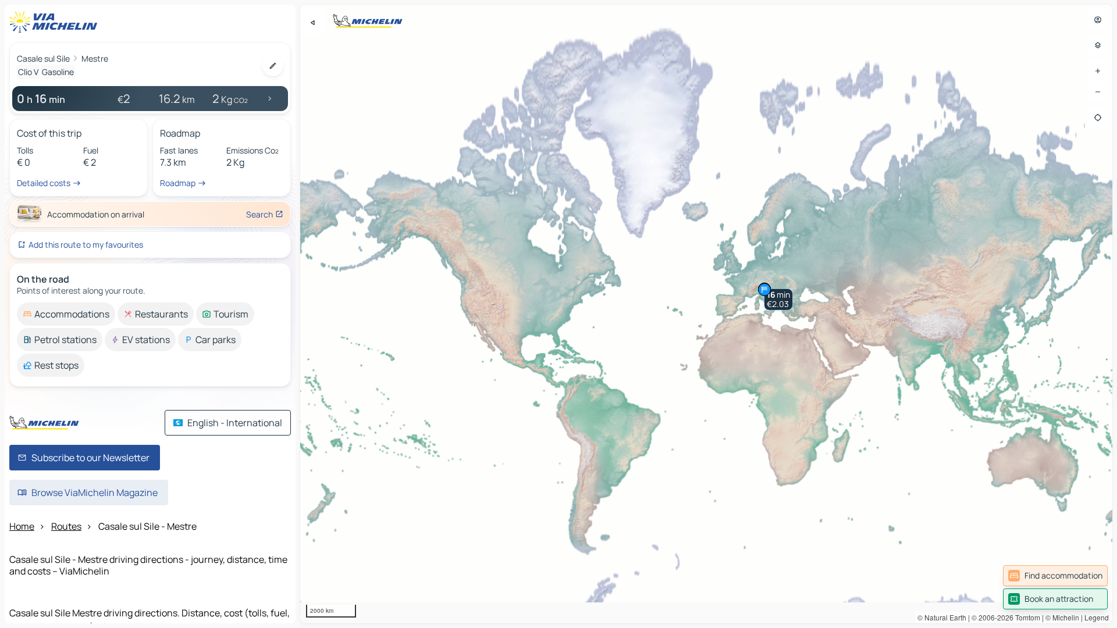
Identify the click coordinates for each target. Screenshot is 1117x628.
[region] (706, 314)
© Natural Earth (941, 617)
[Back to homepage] (55, 22)
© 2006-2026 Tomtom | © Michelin (1025, 617)
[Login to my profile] (1098, 19)
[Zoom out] (1098, 91)
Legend (1096, 617)
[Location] (1098, 117)
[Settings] (1098, 45)
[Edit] (272, 65)
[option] (66, 314)
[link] (1055, 575)
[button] (778, 299)
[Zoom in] (1098, 70)
